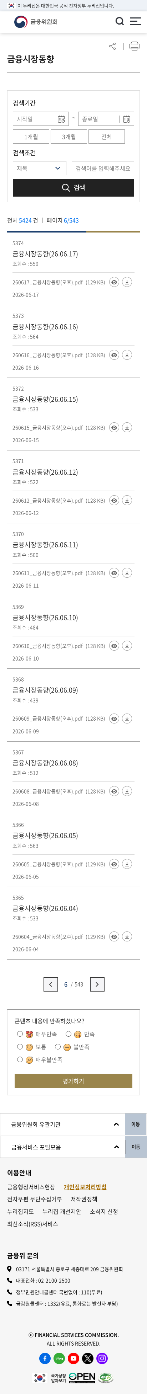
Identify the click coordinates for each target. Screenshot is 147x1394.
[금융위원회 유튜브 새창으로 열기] (73, 1358)
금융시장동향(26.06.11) (45, 544)
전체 (106, 136)
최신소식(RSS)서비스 (32, 1224)
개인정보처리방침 (85, 1187)
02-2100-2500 (54, 1280)
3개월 (69, 136)
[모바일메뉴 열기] (135, 22)
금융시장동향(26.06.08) (45, 763)
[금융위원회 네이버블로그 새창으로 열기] (59, 1358)
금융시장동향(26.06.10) (45, 617)
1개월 (31, 136)
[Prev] (51, 984)
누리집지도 (20, 1211)
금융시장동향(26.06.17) (45, 254)
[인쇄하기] (134, 46)
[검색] (119, 21)
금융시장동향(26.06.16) (45, 326)
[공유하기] (112, 46)
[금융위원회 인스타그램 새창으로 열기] (102, 1358)
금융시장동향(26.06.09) (45, 690)
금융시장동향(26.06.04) (45, 908)
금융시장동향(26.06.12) (45, 472)
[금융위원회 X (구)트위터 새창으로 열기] (87, 1358)
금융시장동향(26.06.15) (45, 399)
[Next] (97, 984)
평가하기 (73, 1081)
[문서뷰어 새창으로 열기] (114, 282)
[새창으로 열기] (49, 1377)
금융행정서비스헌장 (31, 1187)
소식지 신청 (104, 1211)
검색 (79, 187)
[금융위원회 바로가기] (35, 21)
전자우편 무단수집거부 (34, 1199)
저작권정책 (84, 1199)
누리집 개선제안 (61, 1211)
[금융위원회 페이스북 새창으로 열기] (45, 1358)
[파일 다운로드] (127, 282)
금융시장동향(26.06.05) (45, 835)
